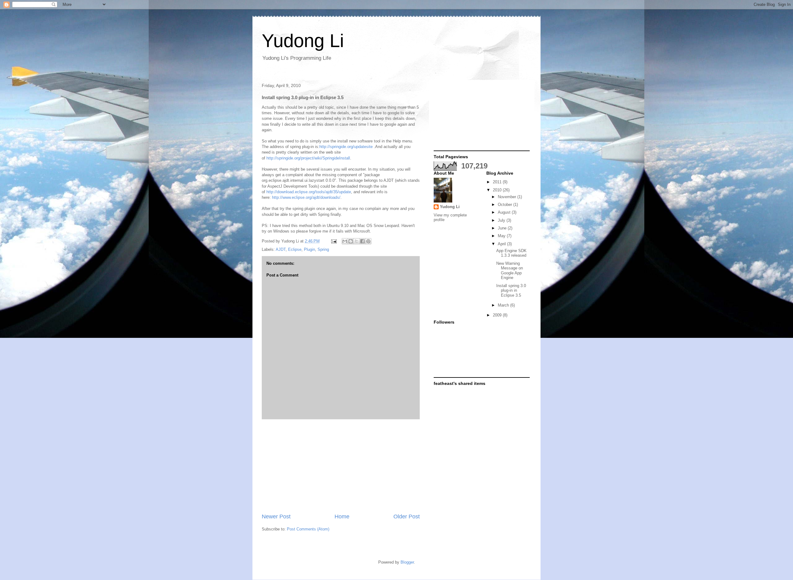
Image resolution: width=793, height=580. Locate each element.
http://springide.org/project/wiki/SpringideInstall (308, 158)
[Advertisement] (340, 466)
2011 (498, 182)
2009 (498, 315)
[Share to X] (356, 241)
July (502, 220)
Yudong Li (303, 40)
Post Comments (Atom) (308, 529)
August (505, 212)
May (502, 235)
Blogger (407, 562)
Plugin (309, 249)
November (507, 196)
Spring (323, 249)
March (504, 305)
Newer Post (276, 516)
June (503, 228)
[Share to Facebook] (362, 241)
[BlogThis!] (351, 241)
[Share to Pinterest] (368, 241)
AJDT (281, 249)
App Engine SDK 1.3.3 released (511, 253)
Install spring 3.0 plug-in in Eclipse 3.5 (511, 290)
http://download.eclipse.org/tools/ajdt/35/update (308, 192)
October (505, 204)
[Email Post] (333, 241)
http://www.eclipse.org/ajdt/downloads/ (306, 197)
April (502, 244)
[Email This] (345, 241)
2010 (498, 190)
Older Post (406, 516)
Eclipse (294, 249)
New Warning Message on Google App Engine (509, 270)
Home (342, 516)
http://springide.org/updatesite (346, 146)
